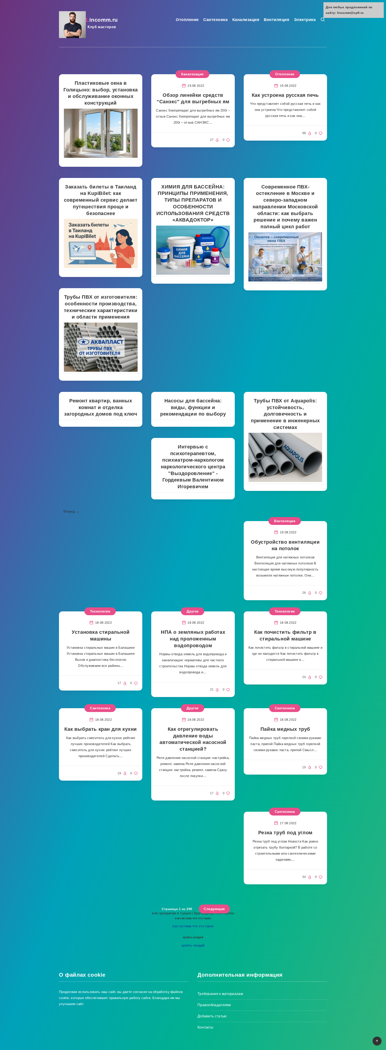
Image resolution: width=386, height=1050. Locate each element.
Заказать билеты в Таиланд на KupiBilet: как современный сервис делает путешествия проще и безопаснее (101, 200)
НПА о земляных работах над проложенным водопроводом (193, 638)
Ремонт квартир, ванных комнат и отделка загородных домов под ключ (100, 407)
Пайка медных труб (285, 729)
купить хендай (193, 937)
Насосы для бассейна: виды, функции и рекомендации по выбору (193, 407)
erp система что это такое (193, 918)
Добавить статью (212, 1016)
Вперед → (71, 511)
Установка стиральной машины (101, 635)
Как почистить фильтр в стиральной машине (285, 635)
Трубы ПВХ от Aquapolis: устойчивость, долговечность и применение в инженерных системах (285, 414)
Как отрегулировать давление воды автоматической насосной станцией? (193, 739)
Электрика (305, 19)
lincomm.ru (102, 23)
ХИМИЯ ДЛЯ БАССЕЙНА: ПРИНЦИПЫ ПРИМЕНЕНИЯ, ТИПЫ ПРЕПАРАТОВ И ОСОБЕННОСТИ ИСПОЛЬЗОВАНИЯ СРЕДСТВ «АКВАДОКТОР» (193, 203)
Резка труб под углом (285, 832)
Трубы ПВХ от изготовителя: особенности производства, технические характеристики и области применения (101, 307)
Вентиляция (276, 19)
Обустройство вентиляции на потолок (285, 545)
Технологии (285, 611)
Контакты (205, 1027)
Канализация (246, 19)
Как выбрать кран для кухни (100, 729)
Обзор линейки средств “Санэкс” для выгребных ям (193, 98)
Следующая (214, 909)
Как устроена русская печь (285, 95)
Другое (193, 611)
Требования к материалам (220, 994)
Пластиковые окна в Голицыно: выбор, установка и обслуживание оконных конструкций (100, 93)
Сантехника (215, 19)
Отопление (187, 19)
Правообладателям (214, 1005)
